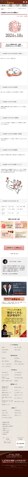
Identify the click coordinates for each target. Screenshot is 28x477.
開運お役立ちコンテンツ (12, 8)
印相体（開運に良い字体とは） (7, 398)
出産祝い (3, 347)
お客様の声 (5, 434)
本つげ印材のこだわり (18, 392)
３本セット (18, 361)
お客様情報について (6, 415)
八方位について (17, 390)
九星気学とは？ (5, 390)
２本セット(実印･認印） (6, 366)
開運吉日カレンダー (6, 424)
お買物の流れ (4, 410)
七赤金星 (25, 16)
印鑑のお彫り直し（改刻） (19, 401)
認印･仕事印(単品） (5, 361)
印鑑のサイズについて (18, 395)
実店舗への (6, 378)
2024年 (21, 16)
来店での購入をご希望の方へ (8, 426)
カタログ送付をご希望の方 (7, 417)
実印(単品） (4, 358)
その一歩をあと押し (18, 372)
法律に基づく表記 (17, 412)
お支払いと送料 (5, 412)
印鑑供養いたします (6, 404)
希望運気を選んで (5, 387)
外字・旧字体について (18, 398)
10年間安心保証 (17, 410)
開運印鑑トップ (4, 8)
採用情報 (16, 380)
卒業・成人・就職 (17, 347)
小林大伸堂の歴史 (17, 374)
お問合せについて (17, 415)
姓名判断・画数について (19, 387)
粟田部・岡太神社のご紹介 (7, 380)
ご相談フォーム (6, 428)
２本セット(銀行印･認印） (19, 364)
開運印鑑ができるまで (24, 5)
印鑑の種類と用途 (5, 395)
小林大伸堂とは (17, 5)
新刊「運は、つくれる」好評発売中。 (10, 273)
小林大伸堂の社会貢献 (18, 377)
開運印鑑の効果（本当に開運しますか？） (7, 402)
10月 (18, 16)
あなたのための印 (5, 374)
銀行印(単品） (17, 358)
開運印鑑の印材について (6, 392)
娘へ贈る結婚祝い (5, 349)
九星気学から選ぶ (10, 5)
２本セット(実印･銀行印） (7, 364)
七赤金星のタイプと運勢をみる (14, 247)
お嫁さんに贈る (17, 349)
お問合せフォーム (6, 430)
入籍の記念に (4, 352)
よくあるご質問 (6, 432)
